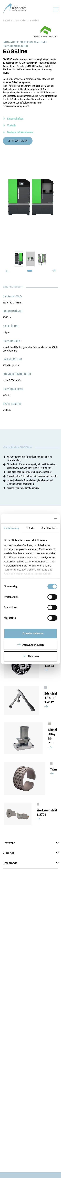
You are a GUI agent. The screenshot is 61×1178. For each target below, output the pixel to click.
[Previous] (7, 271)
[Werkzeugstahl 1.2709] (18, 814)
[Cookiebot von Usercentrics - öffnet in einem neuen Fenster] (43, 518)
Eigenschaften (14, 118)
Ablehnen (33, 656)
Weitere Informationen (19, 132)
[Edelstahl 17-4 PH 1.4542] (21, 700)
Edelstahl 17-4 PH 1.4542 (50, 697)
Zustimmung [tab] (11, 528)
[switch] (52, 597)
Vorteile (11, 125)
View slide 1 (29, 271)
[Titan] (24, 778)
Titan (53, 769)
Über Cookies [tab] (49, 528)
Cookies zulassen (33, 633)
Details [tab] (30, 528)
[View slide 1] (30, 259)
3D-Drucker (21, 20)
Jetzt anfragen (17, 140)
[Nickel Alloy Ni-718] (23, 738)
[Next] (54, 270)
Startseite (7, 20)
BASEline (34, 20)
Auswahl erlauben (33, 644)
